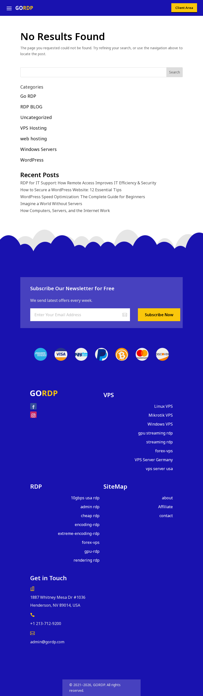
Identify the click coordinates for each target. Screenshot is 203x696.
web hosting (33, 139)
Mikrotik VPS (161, 415)
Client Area (184, 7)
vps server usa (159, 468)
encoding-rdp (87, 524)
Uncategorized (36, 117)
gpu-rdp (92, 551)
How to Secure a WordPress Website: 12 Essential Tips (71, 189)
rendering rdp (87, 560)
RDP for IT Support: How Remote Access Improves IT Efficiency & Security (88, 183)
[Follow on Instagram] (33, 414)
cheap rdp (90, 515)
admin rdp (90, 506)
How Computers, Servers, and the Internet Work (65, 210)
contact (166, 515)
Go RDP (28, 96)
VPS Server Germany (154, 459)
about (167, 498)
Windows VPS (160, 424)
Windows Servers (38, 149)
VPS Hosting (33, 128)
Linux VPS (163, 406)
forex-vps (164, 451)
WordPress (32, 160)
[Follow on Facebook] (33, 406)
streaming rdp (159, 442)
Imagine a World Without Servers (51, 203)
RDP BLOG (31, 107)
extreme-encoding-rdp (79, 533)
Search (174, 72)
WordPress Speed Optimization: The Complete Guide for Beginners (82, 196)
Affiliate (165, 506)
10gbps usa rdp (85, 498)
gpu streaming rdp (155, 433)
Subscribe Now (159, 314)
